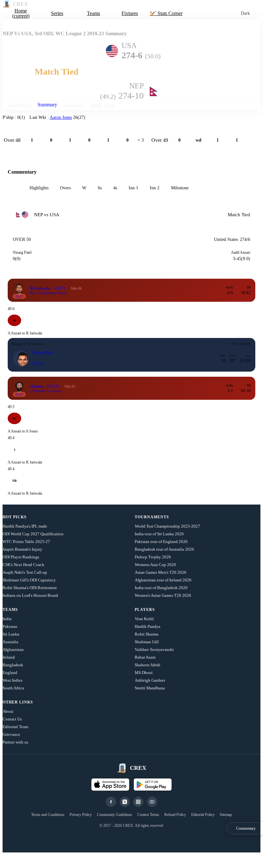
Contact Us (12, 719)
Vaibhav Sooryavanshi (154, 649)
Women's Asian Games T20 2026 (163, 595)
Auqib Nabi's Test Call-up (25, 572)
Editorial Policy (203, 814)
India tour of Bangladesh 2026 (161, 587)
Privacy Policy (81, 814)
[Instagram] (138, 802)
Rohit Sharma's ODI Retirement (30, 587)
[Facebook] (111, 802)
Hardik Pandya (147, 626)
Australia (10, 641)
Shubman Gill (147, 641)
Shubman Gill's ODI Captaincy (29, 580)
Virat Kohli (144, 618)
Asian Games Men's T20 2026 (160, 572)
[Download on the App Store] (110, 784)
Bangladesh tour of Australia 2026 (164, 549)
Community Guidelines (114, 814)
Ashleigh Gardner (150, 680)
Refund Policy (175, 814)
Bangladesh (13, 664)
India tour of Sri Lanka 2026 (159, 533)
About (8, 711)
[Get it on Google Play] (152, 784)
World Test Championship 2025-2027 (167, 526)
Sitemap (226, 814)
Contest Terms (148, 814)
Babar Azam (145, 657)
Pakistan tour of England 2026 (161, 541)
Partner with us (15, 742)
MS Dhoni (144, 672)
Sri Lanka (11, 634)
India (7, 618)
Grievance (11, 734)
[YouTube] (152, 802)
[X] (125, 802)
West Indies (12, 680)
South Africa (13, 688)
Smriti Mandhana (150, 688)
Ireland (9, 657)
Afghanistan (13, 649)
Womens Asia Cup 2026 (155, 564)
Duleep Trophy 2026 (153, 557)
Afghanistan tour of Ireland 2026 (163, 580)
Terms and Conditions (47, 814)
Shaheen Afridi (147, 664)
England (10, 672)
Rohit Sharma (146, 634)
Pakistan (10, 626)
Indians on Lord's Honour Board (30, 595)
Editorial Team (15, 726)
